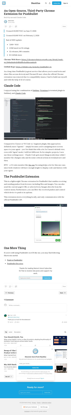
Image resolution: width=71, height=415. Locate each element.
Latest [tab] (10, 332)
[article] (35, 341)
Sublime (36, 90)
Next (61, 293)
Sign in (65, 3)
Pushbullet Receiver (15, 263)
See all (7, 376)
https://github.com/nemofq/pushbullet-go (34, 67)
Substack (27, 411)
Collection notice (46, 402)
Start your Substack (31, 407)
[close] (52, 349)
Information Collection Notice (35, 373)
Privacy (34, 402)
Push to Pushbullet (14, 260)
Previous (10, 293)
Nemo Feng (11, 20)
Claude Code (20, 93)
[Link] (1, 85)
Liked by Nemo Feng (14, 317)
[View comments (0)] (21, 345)
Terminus (44, 90)
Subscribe (57, 3)
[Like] (5, 26)
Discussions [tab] (17, 332)
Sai (9, 315)
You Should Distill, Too (13, 337)
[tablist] (13, 332)
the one (32, 165)
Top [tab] (6, 332)
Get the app (44, 407)
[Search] (46, 3)
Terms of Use (44, 371)
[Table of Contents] (2, 207)
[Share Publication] (49, 3)
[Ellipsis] (66, 315)
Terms (39, 402)
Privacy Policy (48, 373)
